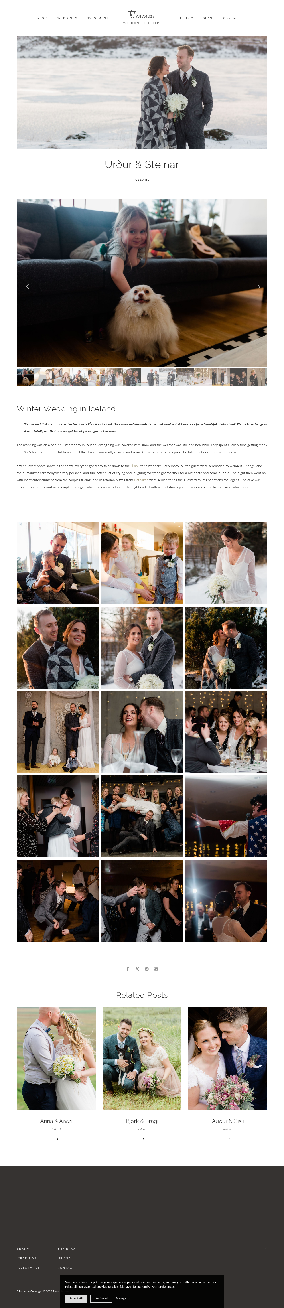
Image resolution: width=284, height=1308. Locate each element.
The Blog (184, 18)
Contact (231, 18)
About (43, 18)
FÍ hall (135, 466)
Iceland (142, 180)
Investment (97, 18)
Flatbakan (141, 480)
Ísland (208, 18)
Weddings (67, 18)
